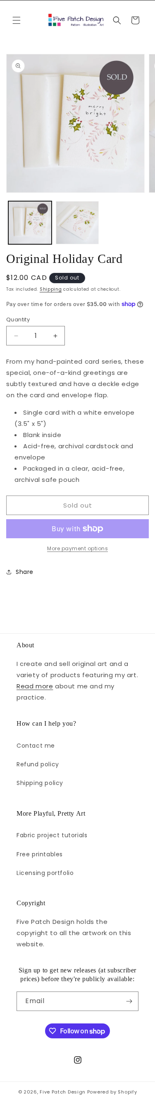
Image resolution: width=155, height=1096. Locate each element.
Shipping (51, 289)
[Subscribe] (129, 1001)
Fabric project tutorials (52, 835)
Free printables (40, 854)
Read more (35, 686)
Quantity (18, 319)
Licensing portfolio (45, 873)
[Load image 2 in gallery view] (77, 223)
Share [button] (24, 572)
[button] (16, 20)
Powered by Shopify (112, 1092)
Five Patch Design (63, 1092)
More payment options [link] (77, 548)
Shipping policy (40, 783)
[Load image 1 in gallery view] (30, 223)
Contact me (36, 745)
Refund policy (38, 764)
